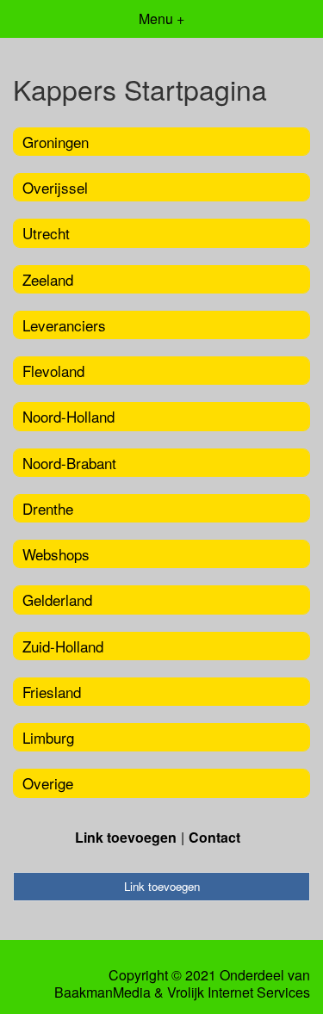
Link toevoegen (126, 837)
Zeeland (47, 279)
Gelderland (57, 599)
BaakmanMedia (102, 992)
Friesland (51, 691)
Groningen (55, 141)
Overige (47, 783)
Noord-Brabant (69, 462)
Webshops (56, 554)
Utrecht (46, 233)
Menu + (161, 18)
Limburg (48, 737)
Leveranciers (64, 325)
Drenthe (47, 508)
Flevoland (53, 370)
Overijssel (55, 187)
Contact (214, 837)
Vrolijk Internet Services (238, 992)
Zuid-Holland (62, 646)
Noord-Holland (68, 416)
